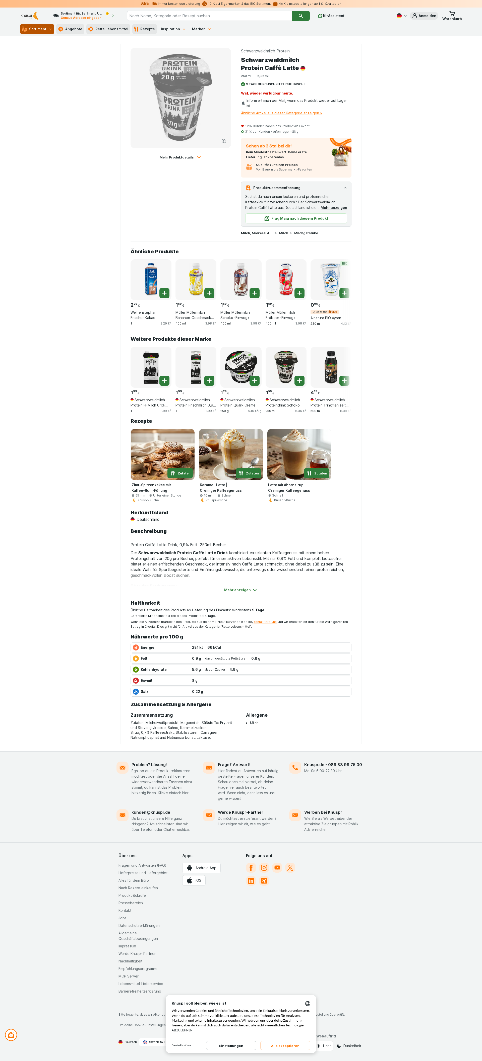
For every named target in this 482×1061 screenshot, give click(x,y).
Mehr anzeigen (334, 207)
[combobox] (209, 16)
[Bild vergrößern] (224, 141)
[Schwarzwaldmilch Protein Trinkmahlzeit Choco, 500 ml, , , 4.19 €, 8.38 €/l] (331, 367)
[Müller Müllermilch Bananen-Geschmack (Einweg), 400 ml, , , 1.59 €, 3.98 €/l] (195, 279)
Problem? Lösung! (149, 764)
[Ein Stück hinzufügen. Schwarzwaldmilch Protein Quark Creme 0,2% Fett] (255, 381)
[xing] (264, 881)
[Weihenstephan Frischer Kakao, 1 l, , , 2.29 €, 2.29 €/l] (151, 279)
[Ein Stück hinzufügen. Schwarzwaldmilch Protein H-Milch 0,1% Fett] (164, 381)
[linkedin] (251, 881)
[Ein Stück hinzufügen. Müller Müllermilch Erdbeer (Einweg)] (299, 293)
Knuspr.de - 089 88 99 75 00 (333, 764)
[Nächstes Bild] (341, 279)
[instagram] (264, 868)
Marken (199, 29)
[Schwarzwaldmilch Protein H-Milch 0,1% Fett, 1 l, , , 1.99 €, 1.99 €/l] (151, 367)
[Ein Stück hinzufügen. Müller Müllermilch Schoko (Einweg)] (255, 293)
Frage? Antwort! (234, 764)
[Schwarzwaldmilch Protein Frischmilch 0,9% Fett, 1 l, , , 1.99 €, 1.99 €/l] (195, 367)
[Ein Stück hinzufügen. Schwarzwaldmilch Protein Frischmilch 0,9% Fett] (209, 381)
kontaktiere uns (265, 622)
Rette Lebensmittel (111, 29)
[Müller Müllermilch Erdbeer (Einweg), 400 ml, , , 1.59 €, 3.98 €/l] (286, 279)
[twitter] (290, 868)
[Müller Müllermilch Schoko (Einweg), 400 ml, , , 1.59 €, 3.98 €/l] (240, 279)
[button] (424, 16)
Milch (283, 233)
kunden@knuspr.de (151, 812)
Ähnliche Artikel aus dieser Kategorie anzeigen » (281, 113)
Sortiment (37, 29)
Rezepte (147, 29)
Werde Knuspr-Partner (240, 812)
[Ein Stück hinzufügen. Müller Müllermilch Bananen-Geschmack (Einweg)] (209, 293)
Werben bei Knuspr (323, 812)
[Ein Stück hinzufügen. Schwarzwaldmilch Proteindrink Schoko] (299, 381)
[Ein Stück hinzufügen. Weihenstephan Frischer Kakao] (164, 293)
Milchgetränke (306, 233)
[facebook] (251, 868)
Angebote (73, 29)
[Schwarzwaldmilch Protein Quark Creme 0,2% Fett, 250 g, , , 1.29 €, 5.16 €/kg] (240, 367)
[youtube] (277, 868)
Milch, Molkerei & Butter (257, 233)
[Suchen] (301, 16)
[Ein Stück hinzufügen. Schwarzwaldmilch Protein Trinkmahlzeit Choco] (344, 381)
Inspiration (170, 29)
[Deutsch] (401, 16)
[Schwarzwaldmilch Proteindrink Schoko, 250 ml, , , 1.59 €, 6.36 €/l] (286, 367)
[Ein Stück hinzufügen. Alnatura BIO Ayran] (344, 293)
